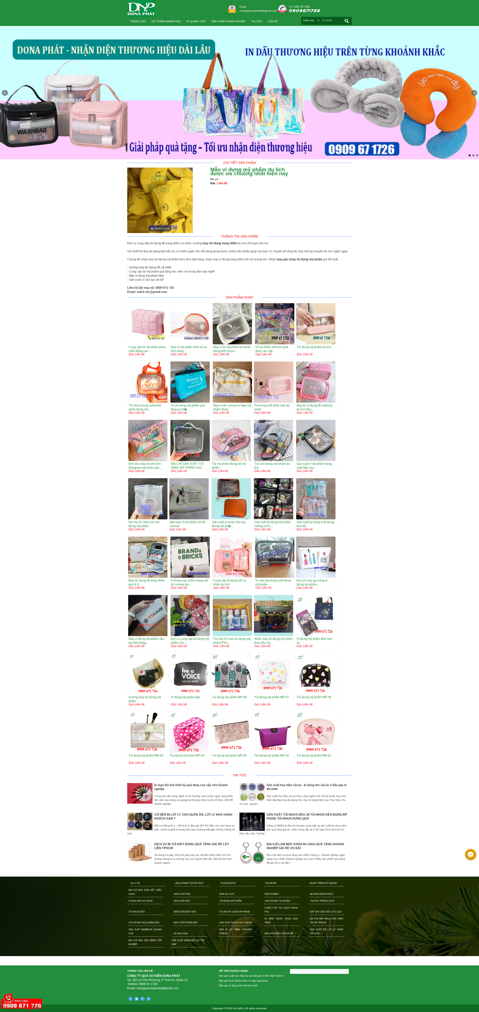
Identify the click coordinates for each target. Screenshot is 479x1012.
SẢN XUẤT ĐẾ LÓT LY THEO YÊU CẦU (326, 931)
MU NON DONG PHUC (321, 894)
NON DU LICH (226, 894)
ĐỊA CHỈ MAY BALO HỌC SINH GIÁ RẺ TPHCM (326, 920)
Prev (5, 93)
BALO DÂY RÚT (182, 901)
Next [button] (354, 825)
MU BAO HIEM (180, 933)
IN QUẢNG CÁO (196, 21)
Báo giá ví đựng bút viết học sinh (238, 985)
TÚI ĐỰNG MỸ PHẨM (230, 901)
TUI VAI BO (270, 883)
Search (346, 21)
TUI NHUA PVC (228, 883)
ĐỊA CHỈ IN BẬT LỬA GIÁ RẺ (279, 933)
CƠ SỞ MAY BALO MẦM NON (144, 922)
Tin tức (256, 21)
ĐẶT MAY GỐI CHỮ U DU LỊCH (326, 911)
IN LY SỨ (135, 883)
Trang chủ (138, 21)
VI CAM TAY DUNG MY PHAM (234, 911)
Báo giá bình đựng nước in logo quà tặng (243, 980)
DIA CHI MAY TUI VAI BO (277, 901)
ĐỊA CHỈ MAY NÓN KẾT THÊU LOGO (145, 892)
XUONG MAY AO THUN (140, 901)
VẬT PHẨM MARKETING (166, 21)
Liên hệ (273, 21)
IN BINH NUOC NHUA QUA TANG (281, 920)
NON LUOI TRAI (182, 894)
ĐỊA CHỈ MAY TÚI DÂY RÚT (189, 883)
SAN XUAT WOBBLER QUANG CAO (145, 931)
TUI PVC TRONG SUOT (322, 901)
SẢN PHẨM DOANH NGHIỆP (228, 21)
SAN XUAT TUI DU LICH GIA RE (235, 922)
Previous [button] (124, 825)
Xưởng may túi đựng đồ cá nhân (150, 267)
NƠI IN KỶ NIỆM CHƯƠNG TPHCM (236, 931)
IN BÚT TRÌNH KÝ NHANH (323, 883)
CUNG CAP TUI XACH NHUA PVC (281, 910)
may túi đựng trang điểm (219, 243)
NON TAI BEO (272, 894)
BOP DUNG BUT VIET (185, 911)
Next (474, 93)
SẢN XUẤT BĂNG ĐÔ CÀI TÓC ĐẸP (188, 942)
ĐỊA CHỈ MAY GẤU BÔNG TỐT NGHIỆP (145, 942)
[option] (183, 824)
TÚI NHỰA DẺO (137, 911)
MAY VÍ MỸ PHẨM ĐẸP (185, 922)
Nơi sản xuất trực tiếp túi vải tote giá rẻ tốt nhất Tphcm (251, 975)
